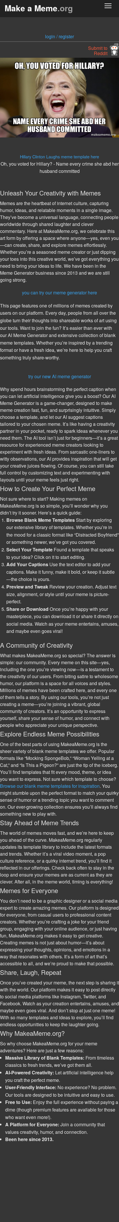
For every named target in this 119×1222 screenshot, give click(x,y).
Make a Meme (39, 8)
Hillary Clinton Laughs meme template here (59, 156)
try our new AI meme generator (59, 376)
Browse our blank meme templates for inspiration (50, 786)
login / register (59, 36)
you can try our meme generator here (59, 292)
